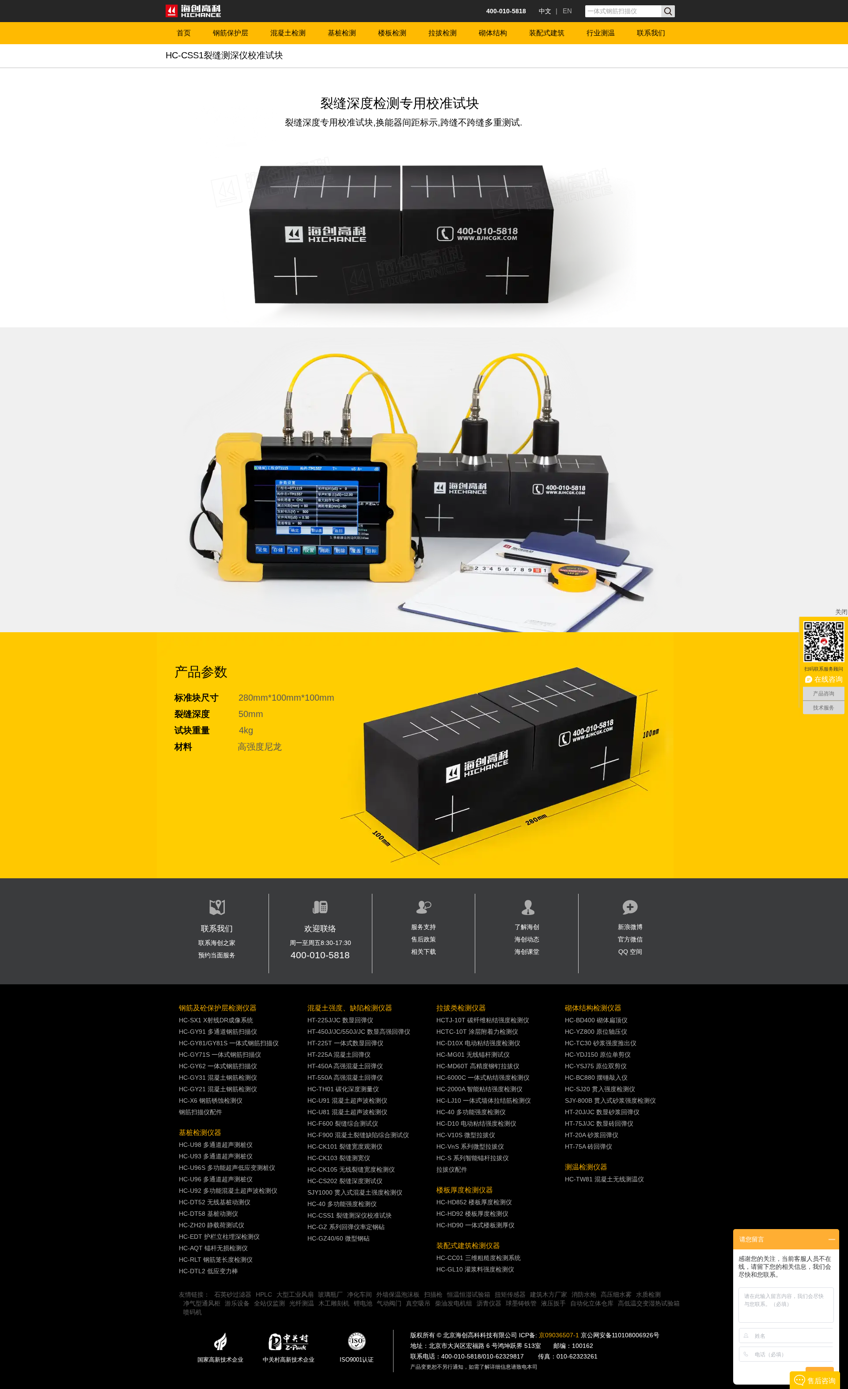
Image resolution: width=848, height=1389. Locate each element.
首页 (184, 33)
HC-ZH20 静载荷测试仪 (211, 1225)
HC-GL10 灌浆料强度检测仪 (475, 1269)
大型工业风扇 (295, 1294)
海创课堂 (527, 951)
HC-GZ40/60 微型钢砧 (338, 1238)
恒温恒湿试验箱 (468, 1294)
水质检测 (648, 1294)
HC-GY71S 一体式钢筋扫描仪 (220, 1054)
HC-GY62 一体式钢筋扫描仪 (218, 1066)
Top (826, 803)
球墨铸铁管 (521, 1303)
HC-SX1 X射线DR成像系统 (216, 1020)
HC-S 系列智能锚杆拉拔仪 (472, 1157)
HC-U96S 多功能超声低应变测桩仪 (227, 1167)
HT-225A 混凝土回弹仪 (339, 1054)
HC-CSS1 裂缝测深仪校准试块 (349, 1215)
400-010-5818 (320, 955)
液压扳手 (553, 1303)
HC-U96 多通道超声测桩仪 (216, 1179)
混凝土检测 (288, 33)
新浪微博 (630, 926)
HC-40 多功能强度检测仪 (342, 1203)
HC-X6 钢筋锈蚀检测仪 (210, 1100)
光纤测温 (301, 1303)
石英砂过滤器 (232, 1294)
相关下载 (423, 951)
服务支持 (423, 926)
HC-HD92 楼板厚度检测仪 (472, 1213)
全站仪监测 (269, 1303)
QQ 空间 (630, 951)
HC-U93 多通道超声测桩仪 (216, 1156)
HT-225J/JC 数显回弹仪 (340, 1020)
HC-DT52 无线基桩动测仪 (214, 1202)
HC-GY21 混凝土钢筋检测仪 (218, 1089)
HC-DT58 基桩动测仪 (208, 1213)
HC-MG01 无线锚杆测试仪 (473, 1054)
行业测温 (601, 33)
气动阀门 (389, 1303)
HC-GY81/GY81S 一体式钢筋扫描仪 (229, 1043)
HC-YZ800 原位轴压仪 (596, 1031)
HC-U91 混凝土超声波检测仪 (347, 1100)
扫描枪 (433, 1294)
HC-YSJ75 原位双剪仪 (596, 1066)
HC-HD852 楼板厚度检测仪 (474, 1202)
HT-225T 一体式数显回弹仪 (345, 1043)
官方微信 (630, 939)
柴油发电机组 (453, 1303)
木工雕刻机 (333, 1303)
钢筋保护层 (230, 33)
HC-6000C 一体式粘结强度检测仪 (483, 1077)
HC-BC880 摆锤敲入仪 (596, 1077)
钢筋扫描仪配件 (200, 1112)
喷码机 (192, 1312)
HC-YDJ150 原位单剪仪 (598, 1054)
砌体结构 (493, 33)
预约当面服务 (216, 955)
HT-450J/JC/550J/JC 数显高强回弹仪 (358, 1031)
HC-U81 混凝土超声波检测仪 (347, 1112)
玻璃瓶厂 (330, 1294)
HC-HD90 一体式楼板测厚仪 (475, 1225)
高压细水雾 (616, 1294)
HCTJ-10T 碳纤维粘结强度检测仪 (482, 1020)
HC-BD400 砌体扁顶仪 (596, 1020)
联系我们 (651, 33)
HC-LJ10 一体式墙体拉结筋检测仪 (483, 1100)
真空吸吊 (418, 1303)
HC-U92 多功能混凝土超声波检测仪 (228, 1190)
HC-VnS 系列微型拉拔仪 (470, 1146)
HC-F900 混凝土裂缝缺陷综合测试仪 (358, 1135)
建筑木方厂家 (548, 1294)
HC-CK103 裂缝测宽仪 (338, 1157)
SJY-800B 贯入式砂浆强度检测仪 (610, 1100)
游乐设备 (237, 1303)
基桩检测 (342, 33)
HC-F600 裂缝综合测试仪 (342, 1123)
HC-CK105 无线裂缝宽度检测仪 (351, 1169)
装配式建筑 (546, 33)
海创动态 (527, 939)
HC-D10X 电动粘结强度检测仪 (478, 1043)
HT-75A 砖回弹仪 (588, 1146)
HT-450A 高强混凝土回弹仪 (345, 1066)
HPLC (264, 1294)
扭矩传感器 (510, 1294)
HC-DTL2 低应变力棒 (208, 1271)
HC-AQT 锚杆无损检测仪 (213, 1248)
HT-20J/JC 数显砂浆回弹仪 (602, 1112)
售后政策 (423, 939)
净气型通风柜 (201, 1303)
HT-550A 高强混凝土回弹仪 (345, 1077)
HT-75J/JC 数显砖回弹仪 (599, 1123)
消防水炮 (584, 1294)
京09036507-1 (559, 1335)
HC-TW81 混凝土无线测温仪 (604, 1179)
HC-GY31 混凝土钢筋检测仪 (218, 1077)
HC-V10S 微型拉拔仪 (465, 1135)
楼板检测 (392, 33)
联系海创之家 (216, 942)
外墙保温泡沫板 (398, 1294)
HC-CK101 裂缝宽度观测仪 (344, 1146)
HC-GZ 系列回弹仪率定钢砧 (346, 1226)
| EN (564, 11)
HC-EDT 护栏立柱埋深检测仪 (219, 1236)
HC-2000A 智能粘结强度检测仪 (479, 1089)
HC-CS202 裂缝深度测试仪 (344, 1180)
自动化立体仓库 (591, 1303)
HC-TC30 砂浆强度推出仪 (600, 1043)
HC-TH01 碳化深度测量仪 (343, 1089)
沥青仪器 (489, 1303)
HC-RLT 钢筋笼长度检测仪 (216, 1259)
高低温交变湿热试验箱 (649, 1303)
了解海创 (527, 926)
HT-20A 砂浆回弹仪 (591, 1135)
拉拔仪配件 (451, 1169)
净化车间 (359, 1294)
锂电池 (363, 1303)
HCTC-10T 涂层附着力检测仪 (477, 1031)
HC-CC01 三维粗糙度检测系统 (478, 1257)
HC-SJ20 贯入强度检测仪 (600, 1089)
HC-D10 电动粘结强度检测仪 (476, 1123)
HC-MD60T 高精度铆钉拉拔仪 (477, 1066)
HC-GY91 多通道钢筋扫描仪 (218, 1031)
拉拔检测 (442, 33)
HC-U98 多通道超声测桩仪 (216, 1144)
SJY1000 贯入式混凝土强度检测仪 (354, 1192)
